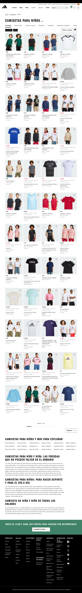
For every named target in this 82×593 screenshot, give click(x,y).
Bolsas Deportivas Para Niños (10, 446)
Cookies (38, 589)
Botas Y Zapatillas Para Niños (71, 443)
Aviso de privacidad (45, 589)
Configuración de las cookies (19, 589)
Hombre (14, 7)
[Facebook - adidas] (72, 542)
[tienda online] (4, 7)
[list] (41, 26)
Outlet (47, 7)
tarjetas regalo (66, 4)
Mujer (21, 7)
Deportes (40, 7)
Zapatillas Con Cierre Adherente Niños (34, 446)
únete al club (73, 4)
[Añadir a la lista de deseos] (20, 35)
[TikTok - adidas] (72, 559)
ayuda (49, 4)
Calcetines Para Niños (21, 443)
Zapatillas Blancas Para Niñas (22, 449)
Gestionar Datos (31, 589)
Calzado (33, 7)
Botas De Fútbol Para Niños (46, 443)
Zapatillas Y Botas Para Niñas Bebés (59, 446)
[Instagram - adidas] (72, 546)
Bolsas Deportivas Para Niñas (10, 443)
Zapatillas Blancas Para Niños (34, 443)
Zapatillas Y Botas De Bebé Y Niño (59, 449)
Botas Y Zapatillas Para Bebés (22, 446)
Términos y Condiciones (56, 589)
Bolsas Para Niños (10, 449)
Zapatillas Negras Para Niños (59, 443)
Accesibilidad (66, 589)
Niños (27, 7)
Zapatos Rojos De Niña (71, 446)
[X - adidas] (72, 551)
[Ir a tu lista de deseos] (74, 8)
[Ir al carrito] (78, 8)
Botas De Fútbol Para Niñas (33, 449)
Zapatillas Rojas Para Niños (70, 449)
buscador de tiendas (42, 4)
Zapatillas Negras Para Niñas (47, 449)
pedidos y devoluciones (57, 4)
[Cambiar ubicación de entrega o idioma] (78, 4)
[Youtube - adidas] (72, 564)
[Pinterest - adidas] (72, 555)
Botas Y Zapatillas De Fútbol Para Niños (47, 446)
